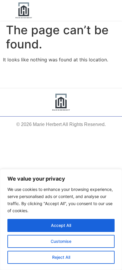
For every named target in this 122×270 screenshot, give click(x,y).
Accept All (61, 225)
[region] (61, 219)
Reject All (61, 257)
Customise (61, 241)
